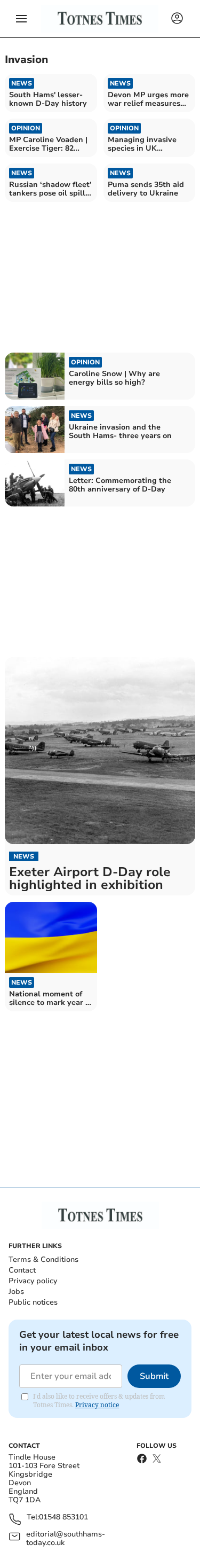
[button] (21, 19)
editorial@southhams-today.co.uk (65, 1538)
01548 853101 (63, 1517)
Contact (22, 1270)
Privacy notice (97, 1405)
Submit (154, 1376)
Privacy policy (33, 1281)
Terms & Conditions (43, 1259)
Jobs (16, 1291)
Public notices (33, 1302)
